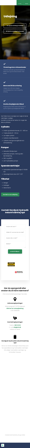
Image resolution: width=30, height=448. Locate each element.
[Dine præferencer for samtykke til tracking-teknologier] (2, 445)
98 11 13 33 (18, 325)
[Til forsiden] (10, 2)
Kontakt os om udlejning (10, 194)
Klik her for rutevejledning (15, 308)
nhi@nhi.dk (17, 327)
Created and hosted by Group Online (15, 435)
